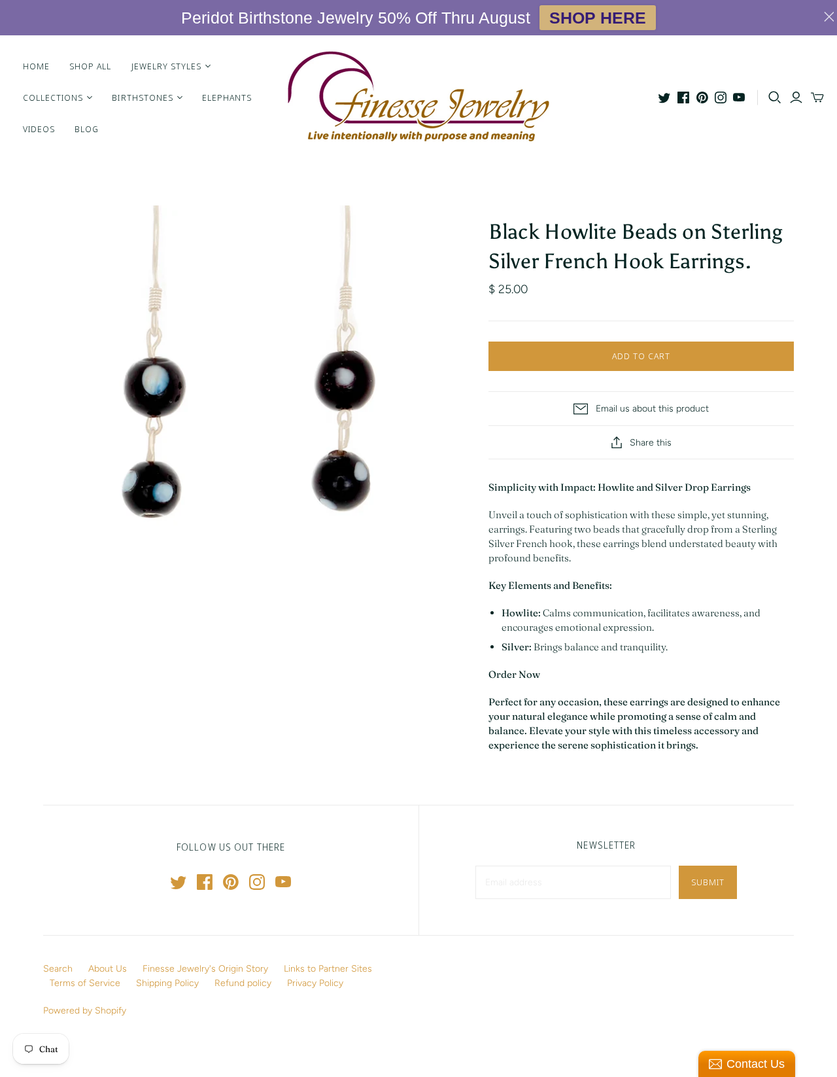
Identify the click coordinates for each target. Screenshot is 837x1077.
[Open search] (774, 97)
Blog (87, 129)
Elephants (227, 97)
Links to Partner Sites (328, 968)
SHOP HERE (597, 18)
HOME (36, 66)
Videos (39, 129)
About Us (107, 968)
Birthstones (142, 97)
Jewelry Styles (166, 66)
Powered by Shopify (84, 1010)
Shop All (90, 66)
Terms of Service (85, 983)
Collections (53, 97)
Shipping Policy (167, 983)
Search (58, 968)
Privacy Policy (315, 983)
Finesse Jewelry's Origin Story (205, 968)
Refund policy (242, 983)
